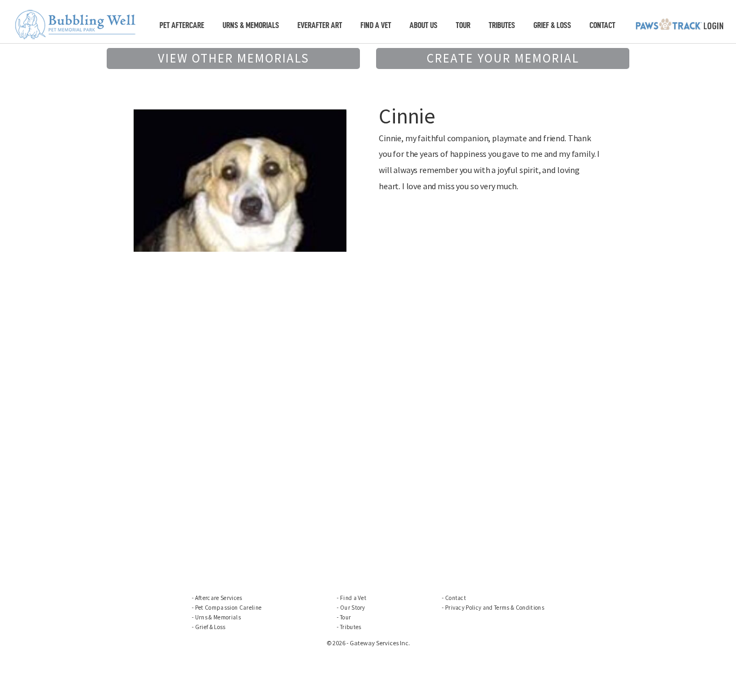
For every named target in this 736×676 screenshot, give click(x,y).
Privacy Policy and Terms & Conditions (494, 607)
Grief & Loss (552, 25)
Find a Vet (375, 25)
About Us (423, 25)
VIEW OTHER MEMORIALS (233, 58)
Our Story (352, 607)
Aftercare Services (218, 598)
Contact (602, 25)
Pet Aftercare (181, 25)
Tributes (502, 25)
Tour (463, 25)
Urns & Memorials (251, 25)
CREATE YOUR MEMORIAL (503, 58)
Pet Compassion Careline (228, 607)
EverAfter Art (319, 25)
